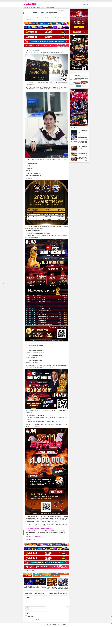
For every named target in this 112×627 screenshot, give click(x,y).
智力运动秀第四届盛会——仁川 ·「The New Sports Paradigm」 (82, 132)
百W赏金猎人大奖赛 (56, 575)
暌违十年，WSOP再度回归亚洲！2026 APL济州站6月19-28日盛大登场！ (40, 588)
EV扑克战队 (47, 573)
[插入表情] (67, 607)
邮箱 (27, 610)
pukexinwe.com (39, 530)
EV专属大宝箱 (37, 573)
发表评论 (64, 10)
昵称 (27, 608)
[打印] (59, 10)
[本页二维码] (110, 623)
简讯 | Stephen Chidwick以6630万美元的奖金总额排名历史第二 (82, 137)
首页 (26, 7)
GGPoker (56, 573)
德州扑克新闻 (29, 7)
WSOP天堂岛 (28, 575)
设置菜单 (86, 0)
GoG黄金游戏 (83, 79)
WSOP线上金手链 (38, 575)
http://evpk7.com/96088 (39, 528)
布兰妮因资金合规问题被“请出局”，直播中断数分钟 (82, 143)
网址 (26, 613)
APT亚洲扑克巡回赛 (28, 573)
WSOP (65, 573)
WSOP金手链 (47, 575)
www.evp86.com (34, 50)
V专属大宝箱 (78, 75)
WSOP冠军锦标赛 (76, 78)
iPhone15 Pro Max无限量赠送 (74, 82)
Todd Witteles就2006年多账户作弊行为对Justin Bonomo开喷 (82, 159)
